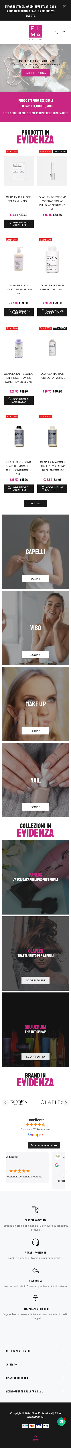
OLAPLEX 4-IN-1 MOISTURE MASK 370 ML (18, 289)
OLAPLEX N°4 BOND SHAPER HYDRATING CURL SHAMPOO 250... (52, 466)
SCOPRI (35, 578)
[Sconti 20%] (19, 259)
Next (65, 1102)
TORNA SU (35, 1440)
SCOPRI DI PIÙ (35, 904)
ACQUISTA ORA (36, 73)
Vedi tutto (35, 503)
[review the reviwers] (40, 1166)
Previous (5, 1102)
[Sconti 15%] (19, 171)
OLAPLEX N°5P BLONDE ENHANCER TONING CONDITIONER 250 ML (18, 377)
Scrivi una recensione (43, 1145)
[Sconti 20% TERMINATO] (52, 171)
